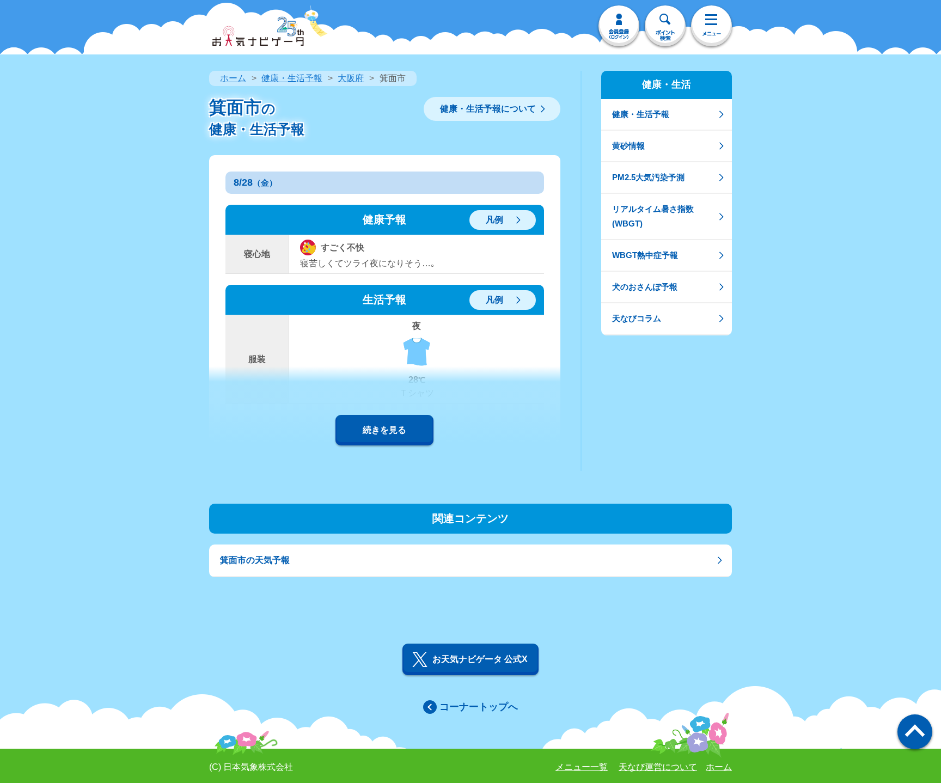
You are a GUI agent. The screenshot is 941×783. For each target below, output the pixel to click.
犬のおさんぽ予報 (644, 286)
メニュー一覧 (581, 767)
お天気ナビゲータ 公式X (480, 659)
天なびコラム (636, 318)
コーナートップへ (478, 706)
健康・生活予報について (488, 108)
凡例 (494, 219)
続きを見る (384, 430)
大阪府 (351, 78)
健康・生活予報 (291, 78)
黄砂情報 (628, 145)
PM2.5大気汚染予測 (648, 177)
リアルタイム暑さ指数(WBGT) (653, 216)
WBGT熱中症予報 (645, 255)
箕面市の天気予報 (255, 560)
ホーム (233, 78)
